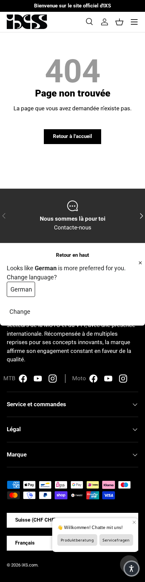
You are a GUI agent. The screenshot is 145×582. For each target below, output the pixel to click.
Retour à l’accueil (72, 136)
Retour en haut (72, 255)
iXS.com (29, 564)
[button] (119, 22)
